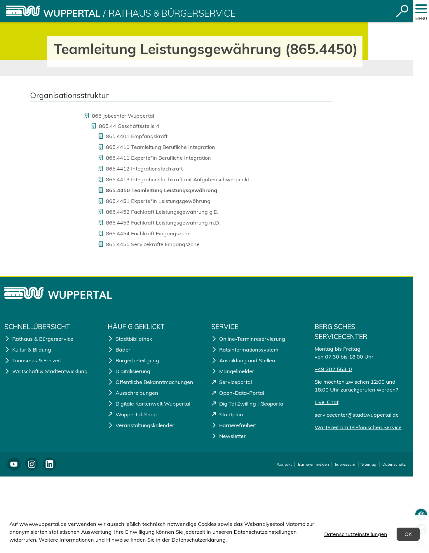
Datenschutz (394, 464)
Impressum (345, 464)
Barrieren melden (313, 464)
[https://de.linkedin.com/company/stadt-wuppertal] (49, 464)
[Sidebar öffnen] (421, 9)
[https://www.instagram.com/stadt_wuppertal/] (31, 464)
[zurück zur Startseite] (23, 11)
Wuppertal (71, 13)
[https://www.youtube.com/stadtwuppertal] (14, 464)
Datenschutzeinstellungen (355, 534)
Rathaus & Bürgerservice (172, 13)
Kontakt (284, 464)
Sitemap (368, 464)
